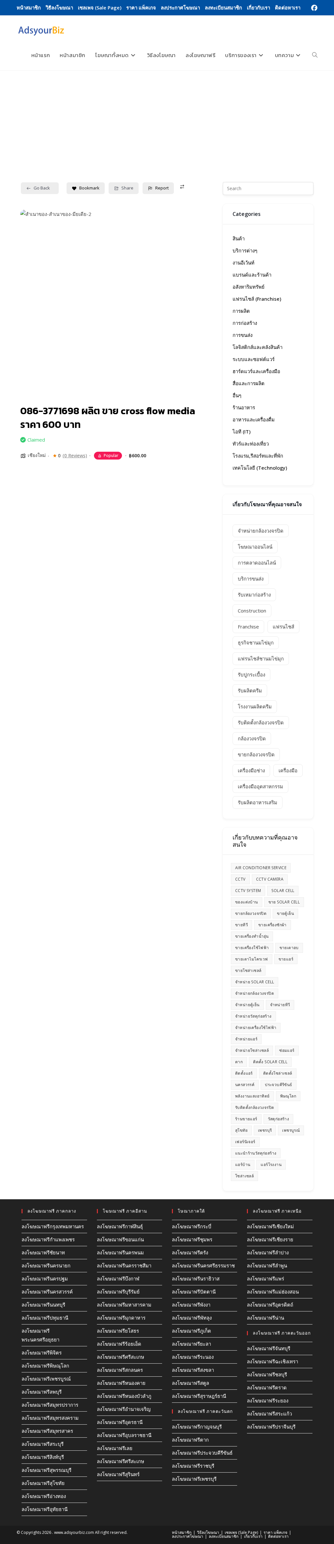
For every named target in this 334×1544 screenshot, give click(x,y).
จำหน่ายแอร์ (246, 1039)
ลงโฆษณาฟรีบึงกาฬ (118, 1278)
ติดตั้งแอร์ (244, 1073)
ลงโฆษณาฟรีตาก (190, 1439)
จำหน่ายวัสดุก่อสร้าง (253, 1016)
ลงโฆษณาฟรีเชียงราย (270, 1239)
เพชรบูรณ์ (291, 1130)
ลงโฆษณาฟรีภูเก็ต (191, 1330)
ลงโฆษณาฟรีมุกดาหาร (121, 1317)
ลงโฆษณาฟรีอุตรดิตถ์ (270, 1304)
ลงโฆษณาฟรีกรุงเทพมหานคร (53, 1226)
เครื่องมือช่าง (251, 770)
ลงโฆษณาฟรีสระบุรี (43, 1444)
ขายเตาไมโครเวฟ (251, 959)
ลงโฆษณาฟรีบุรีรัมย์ (118, 1291)
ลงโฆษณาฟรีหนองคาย (121, 1383)
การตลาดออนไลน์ (257, 562)
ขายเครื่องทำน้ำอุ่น (252, 936)
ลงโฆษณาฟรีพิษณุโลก (45, 1365)
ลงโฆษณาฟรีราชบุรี (193, 1465)
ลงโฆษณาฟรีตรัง (190, 1252)
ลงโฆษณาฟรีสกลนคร (120, 1370)
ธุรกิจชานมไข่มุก (256, 642)
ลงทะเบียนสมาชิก (223, 7)
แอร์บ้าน (242, 1164)
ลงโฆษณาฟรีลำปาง (268, 1252)
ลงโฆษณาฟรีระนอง (193, 1357)
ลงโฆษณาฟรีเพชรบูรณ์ (46, 1378)
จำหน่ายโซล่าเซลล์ (252, 1050)
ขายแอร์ (286, 959)
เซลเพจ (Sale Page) (99, 7)
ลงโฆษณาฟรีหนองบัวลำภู (124, 1396)
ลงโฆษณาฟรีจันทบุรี (268, 1348)
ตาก (239, 1062)
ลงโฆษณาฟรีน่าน (265, 1317)
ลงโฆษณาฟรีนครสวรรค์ (47, 1291)
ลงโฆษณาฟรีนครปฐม (45, 1278)
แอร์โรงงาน (271, 1164)
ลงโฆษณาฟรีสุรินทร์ (118, 1474)
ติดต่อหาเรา (287, 7)
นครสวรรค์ (244, 1084)
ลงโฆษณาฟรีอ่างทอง (44, 1496)
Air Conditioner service (260, 867)
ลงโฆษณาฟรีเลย (114, 1448)
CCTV (240, 879)
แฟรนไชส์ (283, 626)
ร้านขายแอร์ (246, 1119)
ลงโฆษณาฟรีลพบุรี (42, 1391)
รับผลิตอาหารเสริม (257, 802)
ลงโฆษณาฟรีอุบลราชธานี (124, 1435)
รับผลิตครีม (250, 690)
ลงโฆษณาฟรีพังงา (191, 1304)
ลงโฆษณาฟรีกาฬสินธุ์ (120, 1226)
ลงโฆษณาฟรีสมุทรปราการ (50, 1404)
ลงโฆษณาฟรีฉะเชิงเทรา (272, 1361)
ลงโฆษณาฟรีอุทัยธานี (45, 1509)
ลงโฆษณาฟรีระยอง (267, 1400)
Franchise (248, 626)
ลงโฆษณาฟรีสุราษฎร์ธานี (199, 1396)
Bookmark (89, 188)
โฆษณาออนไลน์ (255, 546)
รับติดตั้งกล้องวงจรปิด (261, 722)
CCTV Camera (269, 879)
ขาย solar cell (284, 902)
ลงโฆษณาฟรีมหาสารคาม (124, 1304)
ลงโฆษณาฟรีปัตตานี (194, 1291)
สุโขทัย (241, 1130)
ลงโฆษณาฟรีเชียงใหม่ (270, 1226)
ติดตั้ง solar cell (270, 1062)
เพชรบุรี (265, 1130)
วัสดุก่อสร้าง (278, 1119)
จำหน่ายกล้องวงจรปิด (260, 530)
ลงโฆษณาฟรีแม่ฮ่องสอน (273, 1291)
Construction (252, 610)
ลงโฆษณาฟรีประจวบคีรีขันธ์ (202, 1452)
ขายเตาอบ (289, 947)
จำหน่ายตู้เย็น (247, 1004)
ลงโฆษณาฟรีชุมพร (192, 1239)
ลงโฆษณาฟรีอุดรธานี (120, 1422)
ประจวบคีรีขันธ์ (278, 1084)
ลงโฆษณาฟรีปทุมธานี (45, 1317)
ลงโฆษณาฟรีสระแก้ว (269, 1413)
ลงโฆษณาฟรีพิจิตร (42, 1352)
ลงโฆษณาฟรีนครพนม (120, 1252)
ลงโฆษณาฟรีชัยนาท (43, 1252)
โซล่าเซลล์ (244, 1176)
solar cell (282, 890)
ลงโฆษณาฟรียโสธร (118, 1330)
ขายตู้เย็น (285, 913)
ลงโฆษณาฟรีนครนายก (46, 1265)
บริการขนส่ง (251, 578)
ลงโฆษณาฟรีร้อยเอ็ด (119, 1343)
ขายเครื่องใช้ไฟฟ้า (252, 947)
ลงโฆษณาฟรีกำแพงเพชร (48, 1239)
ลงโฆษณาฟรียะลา (191, 1343)
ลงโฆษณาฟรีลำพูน (267, 1265)
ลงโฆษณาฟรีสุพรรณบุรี (46, 1470)
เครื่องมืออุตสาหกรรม (260, 786)
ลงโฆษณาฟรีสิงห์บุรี (43, 1457)
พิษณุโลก (288, 1096)
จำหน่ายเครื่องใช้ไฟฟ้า (255, 1027)
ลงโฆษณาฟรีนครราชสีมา (124, 1265)
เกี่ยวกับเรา (258, 7)
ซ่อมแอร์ (286, 1050)
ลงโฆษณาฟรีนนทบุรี (43, 1304)
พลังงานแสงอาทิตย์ (252, 1096)
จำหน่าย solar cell (254, 982)
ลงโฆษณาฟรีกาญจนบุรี (197, 1426)
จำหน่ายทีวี (280, 1004)
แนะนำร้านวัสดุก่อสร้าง (255, 1153)
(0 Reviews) (75, 455)
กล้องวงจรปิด (252, 738)
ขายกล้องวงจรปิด (256, 754)
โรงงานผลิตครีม (255, 706)
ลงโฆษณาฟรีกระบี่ (191, 1226)
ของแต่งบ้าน (246, 902)
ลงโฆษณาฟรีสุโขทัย (43, 1483)
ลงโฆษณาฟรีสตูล (190, 1383)
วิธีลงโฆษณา (59, 7)
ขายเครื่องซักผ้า (272, 925)
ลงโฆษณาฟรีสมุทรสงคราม (50, 1418)
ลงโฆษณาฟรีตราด (267, 1387)
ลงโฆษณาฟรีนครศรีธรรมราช (203, 1265)
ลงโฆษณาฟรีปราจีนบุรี (271, 1426)
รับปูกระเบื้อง (251, 674)
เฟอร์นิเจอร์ (245, 1141)
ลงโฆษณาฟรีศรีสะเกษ (120, 1357)
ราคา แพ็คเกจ (141, 7)
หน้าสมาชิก (29, 7)
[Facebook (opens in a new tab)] (313, 8)
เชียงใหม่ (37, 455)
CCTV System (248, 890)
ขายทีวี (241, 925)
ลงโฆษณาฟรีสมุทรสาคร (47, 1431)
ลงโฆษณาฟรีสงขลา (193, 1370)
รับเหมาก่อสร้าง (254, 594)
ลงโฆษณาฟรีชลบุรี (267, 1374)
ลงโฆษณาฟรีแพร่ (265, 1278)
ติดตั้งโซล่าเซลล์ (277, 1073)
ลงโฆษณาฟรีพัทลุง (192, 1317)
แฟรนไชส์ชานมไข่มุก (261, 658)
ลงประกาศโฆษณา (180, 7)
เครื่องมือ (288, 770)
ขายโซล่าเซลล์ (248, 970)
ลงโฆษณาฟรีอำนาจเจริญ (124, 1409)
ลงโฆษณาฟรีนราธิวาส (196, 1278)
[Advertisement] (167, 119)
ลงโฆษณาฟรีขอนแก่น (120, 1239)
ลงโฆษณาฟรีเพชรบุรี (194, 1479)
